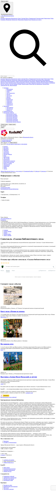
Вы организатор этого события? (9, 397)
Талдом (11, 84)
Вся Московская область (7, 15)
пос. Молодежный (12, 85)
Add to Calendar (18, 227)
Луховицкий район (5, 187)
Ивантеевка (21, 19)
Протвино (33, 82)
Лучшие (8, 270)
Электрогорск (45, 84)
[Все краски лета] (28, 328)
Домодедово (47, 18)
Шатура (34, 84)
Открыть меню (4, 124)
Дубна (51, 18)
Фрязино (15, 84)
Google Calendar (7, 231)
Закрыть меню (12, 124)
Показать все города (36, 19)
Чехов (30, 84)
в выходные (17, 144)
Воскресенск (14, 18)
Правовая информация (9, 470)
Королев (33, 80)
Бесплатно (3, 317)
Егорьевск (3, 19)
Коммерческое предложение (11, 486)
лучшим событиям (6, 141)
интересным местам (7, 140)
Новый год (8, 218)
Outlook (5, 232)
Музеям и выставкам (9, 479)
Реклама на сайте (8, 485)
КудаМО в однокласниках (10, 442)
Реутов (43, 82)
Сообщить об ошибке (9, 460)
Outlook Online (7, 234)
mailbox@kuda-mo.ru (9, 462)
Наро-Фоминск (49, 81)
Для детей (3, 218)
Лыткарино (32, 81)
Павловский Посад (21, 82)
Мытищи (43, 81)
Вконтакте (6, 441)
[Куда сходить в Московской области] (17, 136)
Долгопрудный (40, 18)
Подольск (28, 82)
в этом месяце (23, 144)
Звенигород (15, 19)
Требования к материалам (10, 477)
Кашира (26, 19)
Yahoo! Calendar (7, 235)
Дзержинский (32, 18)
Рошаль (47, 82)
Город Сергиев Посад (23, 18)
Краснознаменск (11, 81)
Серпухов (6, 84)
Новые (2, 270)
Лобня (17, 81)
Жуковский (9, 19)
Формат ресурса (7, 471)
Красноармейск (46, 80)
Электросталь (4, 85)
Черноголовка (25, 84)
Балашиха (3, 18)
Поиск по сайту (4, 1)
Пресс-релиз (7, 467)
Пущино (39, 82)
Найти (2, 127)
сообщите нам (29, 392)
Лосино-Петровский (24, 81)
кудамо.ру (3, 455)
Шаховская (39, 84)
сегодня (8, 144)
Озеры (6, 82)
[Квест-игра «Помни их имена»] (28, 295)
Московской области (28, 137)
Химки (20, 84)
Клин (29, 19)
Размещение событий (9, 476)
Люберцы (38, 81)
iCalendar (6, 230)
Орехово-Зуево (12, 82)
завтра (12, 144)
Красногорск (4, 81)
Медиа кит (6, 487)
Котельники (39, 80)
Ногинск (3, 82)
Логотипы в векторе (9, 489)
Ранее (13, 270)
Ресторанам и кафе (8, 480)
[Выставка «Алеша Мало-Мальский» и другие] (28, 361)
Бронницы (8, 18)
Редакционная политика (10, 468)
